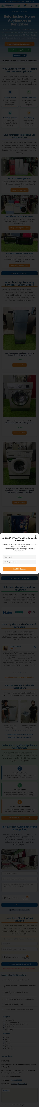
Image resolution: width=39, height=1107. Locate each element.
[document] (19, 553)
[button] (36, 536)
